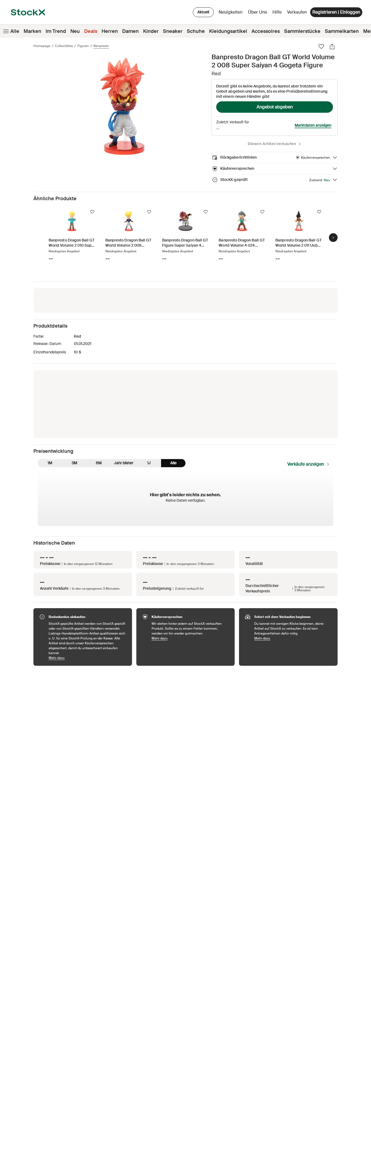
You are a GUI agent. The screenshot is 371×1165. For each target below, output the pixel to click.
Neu (75, 31)
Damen (130, 31)
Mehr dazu (88, 657)
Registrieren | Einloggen (336, 12)
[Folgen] (92, 211)
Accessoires (265, 31)
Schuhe (196, 31)
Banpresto (101, 46)
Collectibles (64, 46)
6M (99, 462)
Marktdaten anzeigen (313, 125)
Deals (90, 31)
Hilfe (277, 12)
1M (50, 462)
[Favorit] (321, 46)
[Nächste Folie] (333, 237)
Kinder (151, 31)
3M (74, 462)
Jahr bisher (123, 462)
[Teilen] (332, 46)
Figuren (83, 46)
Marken (32, 31)
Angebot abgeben (275, 107)
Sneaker (173, 31)
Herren (110, 31)
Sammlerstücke (302, 31)
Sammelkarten (342, 31)
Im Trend (56, 31)
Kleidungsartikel (228, 31)
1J (149, 462)
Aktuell (203, 12)
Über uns (258, 13)
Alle (14, 31)
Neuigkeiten (231, 12)
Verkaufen (297, 12)
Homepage (41, 46)
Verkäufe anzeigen (305, 464)
